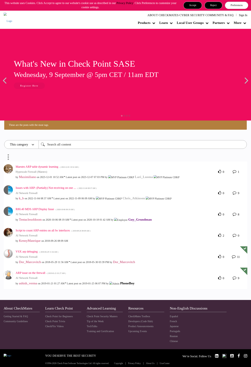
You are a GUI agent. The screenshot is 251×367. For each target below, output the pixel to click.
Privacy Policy (124, 3)
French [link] (173, 321)
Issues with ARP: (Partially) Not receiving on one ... (56, 187)
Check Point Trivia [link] (55, 321)
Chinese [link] (174, 341)
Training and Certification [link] (100, 331)
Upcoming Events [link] (137, 331)
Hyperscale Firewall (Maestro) (31, 171)
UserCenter (165, 363)
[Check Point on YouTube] (230, 356)
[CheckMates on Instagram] (244, 356)
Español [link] (174, 316)
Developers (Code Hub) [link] (140, 321)
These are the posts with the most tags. (29, 125)
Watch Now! (221, 86)
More (237, 23)
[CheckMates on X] (222, 356)
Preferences (237, 5)
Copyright (118, 363)
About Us (150, 363)
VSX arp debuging (37, 251)
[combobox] (143, 144)
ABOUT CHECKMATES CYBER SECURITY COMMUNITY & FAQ (190, 15)
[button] (192, 5)
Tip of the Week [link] (95, 321)
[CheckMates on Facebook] (237, 356)
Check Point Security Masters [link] (102, 316)
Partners (219, 23)
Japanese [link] (174, 326)
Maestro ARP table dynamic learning (47, 166)
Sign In (243, 15)
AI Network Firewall (26, 193)
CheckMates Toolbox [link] (139, 316)
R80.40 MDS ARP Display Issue (45, 209)
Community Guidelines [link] (16, 321)
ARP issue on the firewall (41, 272)
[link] (215, 356)
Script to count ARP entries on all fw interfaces (53, 230)
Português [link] (175, 331)
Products (144, 23)
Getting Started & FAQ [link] (16, 316)
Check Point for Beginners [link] (59, 316)
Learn (163, 23)
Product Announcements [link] (140, 326)
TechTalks (92, 326)
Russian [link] (174, 336)
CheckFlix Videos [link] (54, 326)
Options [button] (8, 157)
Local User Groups (190, 23)
